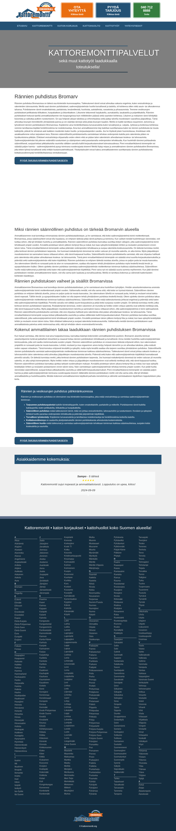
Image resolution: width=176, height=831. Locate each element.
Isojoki (17, 785)
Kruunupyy (69, 559)
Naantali (93, 574)
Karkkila (43, 658)
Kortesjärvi (69, 543)
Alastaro (18, 550)
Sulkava (117, 738)
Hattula (18, 689)
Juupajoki (43, 574)
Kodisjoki (43, 769)
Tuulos (142, 583)
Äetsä (141, 785)
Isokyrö (18, 788)
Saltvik (117, 652)
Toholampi (143, 565)
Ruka (116, 614)
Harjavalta (19, 683)
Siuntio (117, 713)
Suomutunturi (120, 757)
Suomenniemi (120, 747)
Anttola (18, 565)
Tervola (142, 556)
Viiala (141, 713)
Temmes (142, 546)
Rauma (117, 581)
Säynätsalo (119, 769)
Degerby (18, 593)
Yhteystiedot (133, 26)
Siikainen (118, 689)
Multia (92, 537)
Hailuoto (18, 661)
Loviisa (67, 716)
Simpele (117, 704)
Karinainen (44, 649)
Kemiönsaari (45, 698)
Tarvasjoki (143, 537)
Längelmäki (69, 741)
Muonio (92, 540)
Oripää (92, 627)
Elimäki (18, 603)
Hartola (18, 686)
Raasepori (118, 565)
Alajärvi (18, 547)
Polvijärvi (93, 741)
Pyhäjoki (93, 785)
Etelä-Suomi (20, 630)
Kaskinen (43, 670)
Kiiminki (43, 741)
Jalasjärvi (43, 543)
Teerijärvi (143, 540)
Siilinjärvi (118, 698)
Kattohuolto (91, 26)
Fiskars (18, 646)
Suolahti (117, 744)
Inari (17, 779)
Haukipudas (20, 695)
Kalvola (42, 618)
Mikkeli (67, 787)
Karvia (42, 667)
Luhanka (68, 719)
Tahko (116, 778)
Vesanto (142, 695)
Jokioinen (43, 553)
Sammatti (118, 655)
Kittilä (42, 757)
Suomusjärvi (119, 750)
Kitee (41, 754)
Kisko (42, 750)
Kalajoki (43, 612)
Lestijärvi (68, 679)
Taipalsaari (119, 781)
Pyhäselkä (119, 540)
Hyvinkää (19, 742)
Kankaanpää (45, 630)
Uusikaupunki (145, 636)
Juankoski (44, 565)
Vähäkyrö (143, 741)
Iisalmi (17, 760)
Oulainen (93, 633)
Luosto (67, 729)
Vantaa (142, 670)
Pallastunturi (94, 652)
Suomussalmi (120, 754)
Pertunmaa (94, 689)
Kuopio (67, 571)
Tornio (141, 574)
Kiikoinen (43, 738)
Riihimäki (118, 599)
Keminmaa (44, 695)
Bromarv (18, 587)
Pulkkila (92, 766)
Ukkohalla (143, 611)
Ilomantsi (19, 773)
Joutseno (43, 562)
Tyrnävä (142, 596)
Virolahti (142, 729)
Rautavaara (119, 587)
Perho (92, 676)
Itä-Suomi (19, 794)
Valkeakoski (144, 655)
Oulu (91, 636)
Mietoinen (68, 784)
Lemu (66, 670)
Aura (17, 581)
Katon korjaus (67, 26)
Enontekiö (19, 615)
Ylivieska (143, 763)
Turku (141, 580)
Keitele (42, 686)
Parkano (93, 664)
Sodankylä (119, 720)
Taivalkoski (119, 785)
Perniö (92, 683)
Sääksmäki (119, 772)
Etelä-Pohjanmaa (23, 624)
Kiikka (42, 735)
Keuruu (42, 723)
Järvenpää (44, 593)
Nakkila (92, 577)
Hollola (18, 726)
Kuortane (68, 577)
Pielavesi (93, 698)
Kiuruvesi (43, 763)
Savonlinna (119, 673)
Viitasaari (143, 716)
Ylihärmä (143, 751)
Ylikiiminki (143, 754)
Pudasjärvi (94, 760)
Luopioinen (69, 726)
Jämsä (42, 587)
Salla (116, 645)
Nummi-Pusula (96, 602)
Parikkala (93, 661)
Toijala (142, 568)
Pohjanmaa (94, 723)
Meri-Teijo (68, 778)
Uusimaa (143, 639)
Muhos (67, 794)
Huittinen (19, 732)
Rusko (117, 627)
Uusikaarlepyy (145, 633)
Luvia (66, 738)
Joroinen (43, 556)
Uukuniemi (144, 627)
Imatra (17, 776)
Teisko (142, 543)
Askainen (19, 574)
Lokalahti (68, 710)
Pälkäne (117, 553)
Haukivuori (19, 698)
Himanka (19, 714)
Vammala (143, 664)
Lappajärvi (69, 639)
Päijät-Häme (119, 550)
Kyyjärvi (68, 602)
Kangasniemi (45, 627)
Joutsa (42, 559)
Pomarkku (93, 744)
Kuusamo (68, 590)
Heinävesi (19, 708)
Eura (17, 633)
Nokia (91, 590)
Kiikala (42, 732)
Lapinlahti (68, 636)
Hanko (18, 680)
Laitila (67, 627)
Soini (116, 723)
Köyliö (67, 614)
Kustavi (67, 587)
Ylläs (141, 766)
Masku (67, 763)
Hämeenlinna (21, 751)
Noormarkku (94, 593)
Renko (117, 596)
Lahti (66, 621)
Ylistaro (142, 757)
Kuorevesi (68, 574)
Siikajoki (118, 692)
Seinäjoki (118, 683)
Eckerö (18, 599)
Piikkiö (92, 704)
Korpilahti (68, 537)
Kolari (42, 778)
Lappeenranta (70, 642)
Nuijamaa (93, 599)
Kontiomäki (44, 794)
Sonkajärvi (119, 732)
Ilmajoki (18, 770)
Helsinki (18, 711)
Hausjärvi (19, 702)
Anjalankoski (20, 562)
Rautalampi (119, 584)
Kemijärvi (43, 692)
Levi (66, 682)
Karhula (43, 642)
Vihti (141, 710)
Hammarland (20, 674)
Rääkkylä (118, 633)
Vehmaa (142, 686)
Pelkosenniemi (96, 670)
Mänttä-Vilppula (96, 565)
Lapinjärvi (68, 633)
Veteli (141, 701)
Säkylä (117, 766)
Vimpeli (142, 726)
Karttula (43, 664)
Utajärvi (142, 621)
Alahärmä (19, 543)
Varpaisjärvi (144, 676)
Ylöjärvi (142, 775)
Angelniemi (20, 559)
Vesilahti (142, 698)
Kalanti (42, 615)
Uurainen (143, 630)
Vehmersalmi (145, 689)
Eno (16, 609)
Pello (91, 673)
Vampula (143, 667)
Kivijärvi (43, 766)
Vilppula (142, 723)
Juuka (42, 571)
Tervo (141, 553)
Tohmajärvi (144, 562)
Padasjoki (93, 646)
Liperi (66, 698)
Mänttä (92, 562)
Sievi (116, 686)
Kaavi (42, 602)
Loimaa (67, 707)
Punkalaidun (95, 772)
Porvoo (92, 754)
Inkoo (17, 782)
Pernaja (92, 680)
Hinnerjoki (19, 720)
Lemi (66, 667)
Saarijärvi (118, 639)
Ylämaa (142, 769)
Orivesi (92, 630)
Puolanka (93, 775)
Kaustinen (44, 683)
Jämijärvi (43, 584)
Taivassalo (119, 788)
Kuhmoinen (69, 568)
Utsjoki (142, 624)
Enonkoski (19, 612)
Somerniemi (119, 726)
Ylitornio (142, 760)
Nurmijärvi (93, 608)
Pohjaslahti (94, 726)
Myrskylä (93, 556)
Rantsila (117, 574)
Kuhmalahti (69, 562)
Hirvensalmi (20, 723)
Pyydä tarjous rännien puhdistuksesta (44, 161)
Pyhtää (92, 781)
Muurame (93, 546)
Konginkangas (46, 784)
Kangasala (44, 621)
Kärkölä (67, 608)
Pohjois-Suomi (96, 738)
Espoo (17, 618)
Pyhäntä (93, 794)
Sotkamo (118, 735)
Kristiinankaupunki (72, 556)
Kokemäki (44, 772)
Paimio (92, 649)
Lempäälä (68, 673)
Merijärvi (68, 769)
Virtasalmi (143, 735)
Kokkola (43, 775)
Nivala (92, 587)
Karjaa (42, 652)
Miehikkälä (69, 781)
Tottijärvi (142, 577)
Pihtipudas (94, 710)
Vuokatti (142, 738)
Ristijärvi (118, 608)
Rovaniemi (119, 611)
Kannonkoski (45, 633)
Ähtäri (141, 788)
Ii (15, 757)
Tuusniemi (143, 590)
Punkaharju (94, 769)
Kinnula (43, 744)
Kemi (41, 689)
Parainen (93, 658)
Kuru (66, 583)
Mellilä (67, 766)
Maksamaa (69, 757)
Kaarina (43, 599)
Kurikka (67, 580)
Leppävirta (69, 676)
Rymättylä (118, 630)
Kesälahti (43, 720)
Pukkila (92, 763)
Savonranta (119, 676)
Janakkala (44, 547)
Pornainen (94, 751)
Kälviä (67, 605)
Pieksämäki (94, 695)
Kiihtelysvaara (45, 729)
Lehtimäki (68, 661)
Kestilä (42, 716)
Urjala (141, 618)
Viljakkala (143, 720)
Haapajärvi (20, 655)
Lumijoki (68, 723)
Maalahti (68, 750)
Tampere (118, 794)
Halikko (18, 665)
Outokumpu (94, 639)
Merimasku (69, 775)
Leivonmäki (69, 664)
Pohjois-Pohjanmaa (98, 732)
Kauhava (43, 676)
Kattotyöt (112, 26)
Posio (91, 757)
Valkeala (143, 658)
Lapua (67, 648)
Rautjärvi (118, 590)
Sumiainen (119, 741)
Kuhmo (67, 565)
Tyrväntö (142, 599)
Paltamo (93, 655)
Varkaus (142, 673)
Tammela (118, 791)
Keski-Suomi (45, 713)
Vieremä (142, 704)
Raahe (117, 562)
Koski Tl (68, 546)
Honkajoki (19, 729)
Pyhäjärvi (93, 788)
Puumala (93, 778)
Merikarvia (69, 772)
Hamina (18, 671)
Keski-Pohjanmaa (47, 710)
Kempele (43, 701)
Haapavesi (19, 658)
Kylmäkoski (69, 596)
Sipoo (116, 707)
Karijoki (42, 645)
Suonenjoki (119, 760)
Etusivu (22, 26)
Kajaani (43, 608)
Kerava (42, 704)
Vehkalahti (143, 683)
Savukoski (118, 679)
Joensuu (43, 550)
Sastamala (119, 661)
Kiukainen (44, 760)
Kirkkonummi (45, 747)
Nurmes (92, 605)
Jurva (41, 568)
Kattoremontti (42, 26)
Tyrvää (142, 602)
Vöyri (141, 744)
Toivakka (143, 571)
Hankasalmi (20, 677)
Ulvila (141, 614)
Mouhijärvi (69, 791)
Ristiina (117, 605)
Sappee (117, 658)
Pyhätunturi (119, 543)
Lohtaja (67, 704)
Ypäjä (141, 778)
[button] (17, 489)
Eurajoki (18, 636)
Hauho (18, 692)
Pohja (91, 720)
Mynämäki (93, 553)
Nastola (92, 581)
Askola (18, 577)
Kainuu (42, 605)
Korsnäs (68, 540)
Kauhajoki (44, 673)
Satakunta (118, 664)
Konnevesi (44, 787)
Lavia (66, 658)
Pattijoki (92, 667)
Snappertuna (120, 716)
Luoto (66, 732)
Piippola (93, 707)
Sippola (117, 710)
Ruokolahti (119, 618)
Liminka (67, 695)
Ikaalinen (19, 767)
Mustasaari (94, 543)
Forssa (18, 649)
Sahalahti (118, 642)
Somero (117, 729)
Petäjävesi (94, 692)
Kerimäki (43, 707)
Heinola (18, 705)
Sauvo (117, 667)
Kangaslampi (45, 624)
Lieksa (67, 685)
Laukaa (67, 655)
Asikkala (18, 571)
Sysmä (117, 763)
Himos (17, 717)
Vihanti (142, 707)
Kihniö (42, 726)
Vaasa (141, 649)
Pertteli (92, 686)
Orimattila (93, 624)
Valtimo (142, 661)
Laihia (67, 624)
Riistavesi (118, 602)
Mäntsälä (93, 559)
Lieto (66, 689)
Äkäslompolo (145, 791)
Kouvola (68, 553)
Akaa (17, 540)
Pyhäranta (118, 537)
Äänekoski (143, 794)
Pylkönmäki (119, 546)
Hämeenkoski (21, 745)
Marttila (67, 760)
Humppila (19, 736)
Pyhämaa (93, 791)
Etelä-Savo (20, 627)
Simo (116, 701)
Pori (91, 747)
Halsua (18, 668)
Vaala (141, 645)
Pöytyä (117, 556)
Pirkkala (93, 717)
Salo (116, 649)
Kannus (43, 636)
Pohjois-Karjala (96, 729)
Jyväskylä (43, 581)
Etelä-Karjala (21, 621)
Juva (41, 577)
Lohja (66, 701)
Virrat (141, 732)
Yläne (141, 772)
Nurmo (92, 611)
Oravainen (94, 621)
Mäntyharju (94, 568)
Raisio (117, 568)
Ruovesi (117, 624)
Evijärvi (18, 640)
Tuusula (142, 593)
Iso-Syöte (19, 791)
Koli (41, 781)
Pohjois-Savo (95, 735)
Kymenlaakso (70, 599)
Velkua (142, 692)
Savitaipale (119, 670)
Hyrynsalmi (20, 739)
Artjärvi (18, 568)
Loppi (66, 713)
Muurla (92, 550)
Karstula (43, 661)
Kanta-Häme (45, 639)
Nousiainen (94, 596)
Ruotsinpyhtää (120, 621)
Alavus (18, 556)
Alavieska (19, 553)
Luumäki (68, 735)
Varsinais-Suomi (146, 679)
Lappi (66, 645)
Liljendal (68, 692)
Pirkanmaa (94, 714)
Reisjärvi (118, 593)
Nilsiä (91, 584)
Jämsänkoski (45, 590)
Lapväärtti (68, 652)
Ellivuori (18, 606)
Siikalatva (118, 695)
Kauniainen (44, 679)
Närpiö (92, 614)
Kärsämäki (69, 611)
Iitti (16, 763)
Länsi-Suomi (70, 744)
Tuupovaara (144, 587)
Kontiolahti (44, 791)
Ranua (117, 577)
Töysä (141, 605)
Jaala (41, 540)
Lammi (67, 630)
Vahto (141, 652)
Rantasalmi (119, 571)
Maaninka (68, 754)
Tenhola (142, 550)
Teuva (141, 559)
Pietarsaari (94, 701)
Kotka (66, 550)
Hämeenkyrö (20, 748)
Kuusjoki (68, 593)
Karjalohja (44, 655)
